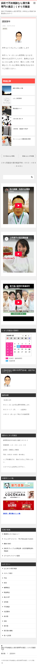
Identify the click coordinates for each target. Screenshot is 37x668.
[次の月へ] (29, 335)
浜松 (5, 621)
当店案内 (7, 611)
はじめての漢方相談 (10, 568)
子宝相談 (7, 607)
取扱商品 (7, 592)
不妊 (5, 578)
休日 (5, 583)
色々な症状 (7, 635)
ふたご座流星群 (17, 98)
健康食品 (7, 587)
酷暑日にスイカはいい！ (12, 534)
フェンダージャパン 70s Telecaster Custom (18, 539)
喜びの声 (7, 597)
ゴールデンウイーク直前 (12, 556)
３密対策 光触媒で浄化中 (20, 129)
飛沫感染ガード (17, 108)
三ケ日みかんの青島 (9, 156)
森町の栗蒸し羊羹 (18, 88)
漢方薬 (5, 28)
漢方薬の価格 (8, 630)
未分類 (6, 616)
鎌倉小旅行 (7, 543)
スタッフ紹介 (8, 573)
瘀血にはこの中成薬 (28, 156)
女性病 (6, 602)
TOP (18, 648)
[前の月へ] (22, 335)
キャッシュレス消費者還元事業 (22, 139)
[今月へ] (26, 335)
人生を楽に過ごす (18, 118)
